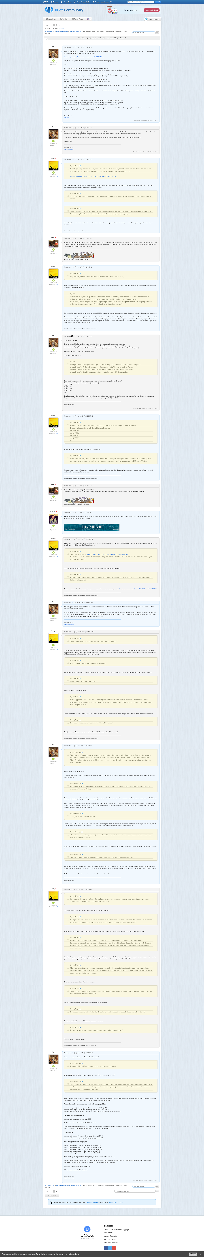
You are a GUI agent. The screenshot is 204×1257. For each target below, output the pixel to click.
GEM (53, 238)
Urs (53, 46)
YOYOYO (53, 511)
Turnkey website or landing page (116, 1229)
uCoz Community (50, 31)
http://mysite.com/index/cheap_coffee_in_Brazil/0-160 (107, 554)
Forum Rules (78, 19)
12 (72, 632)
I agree (193, 1254)
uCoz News (67, 2)
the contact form (92, 1202)
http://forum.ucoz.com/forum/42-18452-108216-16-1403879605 (136, 589)
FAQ (46, 2)
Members (65, 19)
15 (72, 1053)
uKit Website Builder (112, 1242)
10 (72, 539)
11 (72, 603)
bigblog (61, 28)
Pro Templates (110, 1239)
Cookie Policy (74, 1254)
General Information (62, 31)
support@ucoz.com (116, 1202)
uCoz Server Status (83, 2)
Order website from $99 (103, 2)
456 (57, 176)
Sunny (53, 158)
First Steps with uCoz (75, 31)
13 (72, 746)
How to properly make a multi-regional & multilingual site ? (99, 31)
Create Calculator (110, 1236)
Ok (157, 33)
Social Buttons (109, 1233)
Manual (56, 2)
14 (72, 889)
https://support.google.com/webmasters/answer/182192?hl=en (84, 57)
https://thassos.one (69, 117)
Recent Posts (51, 19)
